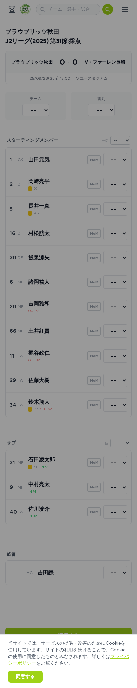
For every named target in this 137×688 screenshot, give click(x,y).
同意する (25, 676)
